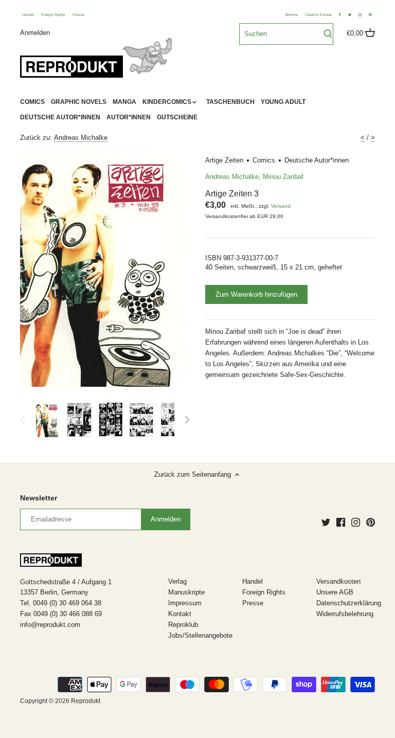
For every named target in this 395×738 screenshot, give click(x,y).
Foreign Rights (53, 14)
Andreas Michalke (80, 137)
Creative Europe (318, 14)
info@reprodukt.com (50, 624)
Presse (78, 14)
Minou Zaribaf (283, 177)
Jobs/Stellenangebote (200, 635)
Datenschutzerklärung (348, 603)
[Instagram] (355, 522)
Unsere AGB (334, 592)
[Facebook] (340, 522)
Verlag (177, 581)
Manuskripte (186, 592)
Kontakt (179, 614)
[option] (48, 420)
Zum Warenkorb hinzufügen (256, 294)
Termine (291, 14)
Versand (281, 206)
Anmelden (35, 32)
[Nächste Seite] (186, 419)
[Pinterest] (370, 522)
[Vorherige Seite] (23, 419)
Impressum (185, 603)
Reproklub (183, 624)
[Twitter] (325, 522)
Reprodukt (85, 700)
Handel (28, 14)
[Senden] (328, 34)
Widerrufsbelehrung (344, 614)
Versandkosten (338, 581)
